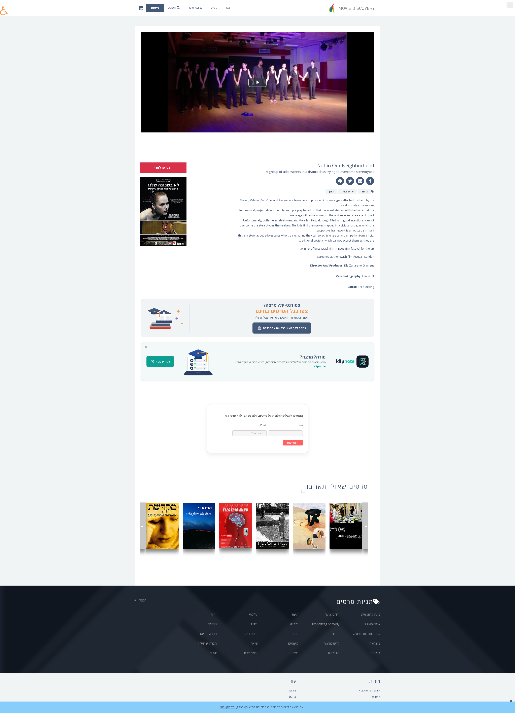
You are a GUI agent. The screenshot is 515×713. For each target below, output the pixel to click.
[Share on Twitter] (350, 181)
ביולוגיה (375, 653)
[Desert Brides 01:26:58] (309, 525)
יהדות (213, 653)
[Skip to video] (510, 5)
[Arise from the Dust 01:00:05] (199, 525)
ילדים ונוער (332, 614)
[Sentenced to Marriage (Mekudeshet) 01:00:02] (162, 525)
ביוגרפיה (374, 643)
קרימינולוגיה (331, 643)
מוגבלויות (333, 653)
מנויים (214, 7)
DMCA (292, 697)
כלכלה (294, 624)
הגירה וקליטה (208, 633)
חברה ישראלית (207, 643)
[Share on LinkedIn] (360, 181)
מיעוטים (293, 643)
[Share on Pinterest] (340, 181)
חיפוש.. (172, 7)
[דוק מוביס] (353, 8)
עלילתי (253, 614)
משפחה (293, 653)
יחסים (335, 633)
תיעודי (294, 614)
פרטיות (376, 697)
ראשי (228, 7)
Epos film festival (349, 248)
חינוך (295, 633)
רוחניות (212, 624)
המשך (142, 600)
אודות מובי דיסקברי (369, 690)
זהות (214, 614)
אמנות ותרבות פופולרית (365, 633)
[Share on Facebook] (370, 181)
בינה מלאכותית (370, 614)
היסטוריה (251, 633)
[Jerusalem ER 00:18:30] (346, 525)
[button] (4, 8)
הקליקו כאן (227, 707)
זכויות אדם (251, 653)
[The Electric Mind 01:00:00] (235, 525)
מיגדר (254, 624)
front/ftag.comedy (325, 624)
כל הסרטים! (195, 7)
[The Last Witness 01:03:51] (272, 525)
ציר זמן (292, 690)
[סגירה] (146, 347)
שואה (254, 643)
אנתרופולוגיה (372, 624)
